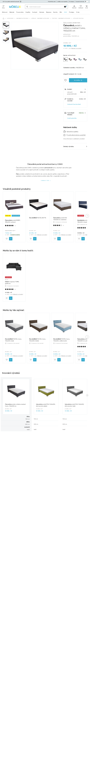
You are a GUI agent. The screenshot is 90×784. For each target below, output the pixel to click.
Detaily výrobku (68, 146)
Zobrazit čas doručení (74, 104)
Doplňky (28, 12)
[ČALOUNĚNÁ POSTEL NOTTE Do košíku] (34, 238)
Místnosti (4, 12)
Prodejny (71, 12)
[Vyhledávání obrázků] (65, 7)
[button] (6, 25)
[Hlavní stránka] (3, 18)
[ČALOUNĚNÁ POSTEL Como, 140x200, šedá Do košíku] (10, 359)
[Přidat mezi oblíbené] (65, 80)
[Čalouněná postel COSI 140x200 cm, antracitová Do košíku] (83, 359)
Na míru (55, 12)
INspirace (48, 12)
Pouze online (19, 12)
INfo (61, 12)
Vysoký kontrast (80, 1)
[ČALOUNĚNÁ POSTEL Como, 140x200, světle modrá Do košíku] (59, 359)
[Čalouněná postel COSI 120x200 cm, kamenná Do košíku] (59, 238)
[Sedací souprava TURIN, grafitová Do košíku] (10, 298)
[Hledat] (27, 7)
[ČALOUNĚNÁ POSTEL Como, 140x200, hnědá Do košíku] (34, 359)
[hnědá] (70, 59)
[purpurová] (75, 59)
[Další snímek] (87, 216)
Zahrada (41, 12)
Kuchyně (34, 12)
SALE (65, 12)
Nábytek (11, 12)
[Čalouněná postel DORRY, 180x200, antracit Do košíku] (10, 238)
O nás (77, 12)
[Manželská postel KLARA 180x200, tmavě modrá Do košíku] (83, 238)
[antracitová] (65, 59)
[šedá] (85, 59)
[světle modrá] (80, 59)
